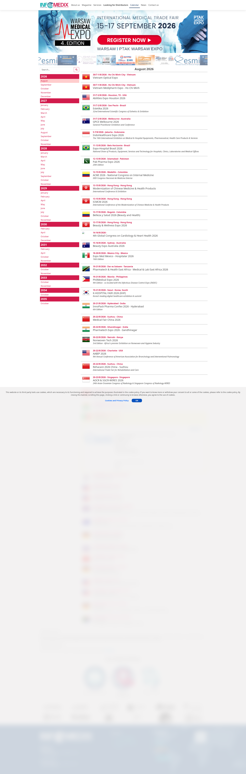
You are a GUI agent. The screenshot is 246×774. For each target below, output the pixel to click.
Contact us (153, 5)
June (43, 124)
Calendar (134, 5)
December (46, 96)
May (43, 120)
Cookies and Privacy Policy (117, 400)
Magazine (86, 5)
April (43, 116)
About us (75, 5)
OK (137, 400)
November (46, 92)
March (44, 113)
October (45, 88)
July (42, 128)
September (46, 84)
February (45, 109)
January (44, 105)
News (143, 5)
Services (97, 5)
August (44, 80)
